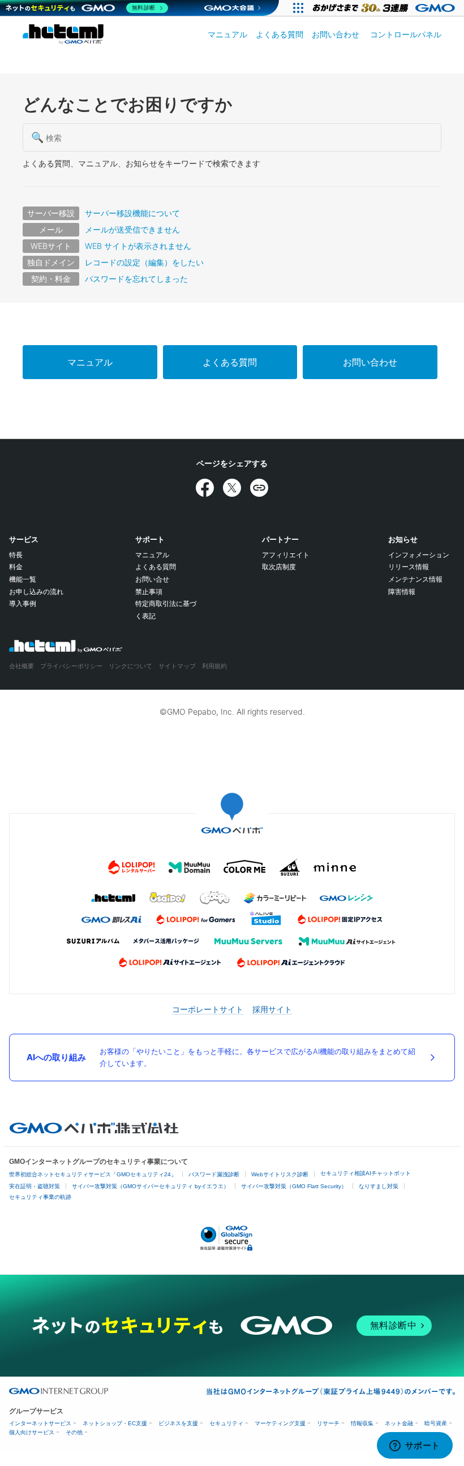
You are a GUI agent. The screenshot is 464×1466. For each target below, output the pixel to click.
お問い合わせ (335, 34)
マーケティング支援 (280, 1423)
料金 (16, 566)
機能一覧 (22, 579)
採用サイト (272, 1009)
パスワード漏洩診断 (213, 1174)
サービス (23, 539)
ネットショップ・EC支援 (115, 1423)
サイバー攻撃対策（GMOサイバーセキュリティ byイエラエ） (150, 1186)
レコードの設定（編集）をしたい (144, 262)
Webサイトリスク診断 (279, 1174)
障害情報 (401, 591)
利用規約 (214, 666)
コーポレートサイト (207, 1009)
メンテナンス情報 (415, 579)
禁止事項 (148, 591)
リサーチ (328, 1423)
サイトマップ (177, 666)
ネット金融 (399, 1423)
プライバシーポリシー (71, 666)
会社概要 (21, 666)
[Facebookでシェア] (205, 488)
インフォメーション (418, 555)
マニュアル (227, 34)
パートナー (280, 539)
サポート (150, 539)
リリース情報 (408, 566)
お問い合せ (152, 579)
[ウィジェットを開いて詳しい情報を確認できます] (414, 1446)
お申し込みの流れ (36, 591)
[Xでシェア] (232, 488)
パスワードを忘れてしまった (136, 278)
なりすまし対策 (378, 1186)
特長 (16, 555)
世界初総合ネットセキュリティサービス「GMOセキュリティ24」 (93, 1174)
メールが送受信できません (132, 229)
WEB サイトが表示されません (138, 246)
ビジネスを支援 (178, 1423)
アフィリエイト (286, 555)
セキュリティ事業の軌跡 (40, 1197)
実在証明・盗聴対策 (34, 1186)
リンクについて (130, 666)
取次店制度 (279, 566)
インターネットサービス (40, 1423)
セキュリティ (226, 1423)
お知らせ (403, 539)
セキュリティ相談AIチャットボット (365, 1173)
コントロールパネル (405, 34)
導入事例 (22, 603)
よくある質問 (279, 34)
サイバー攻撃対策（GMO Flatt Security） (294, 1186)
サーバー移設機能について (132, 213)
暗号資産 (435, 1423)
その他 (74, 1432)
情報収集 (362, 1423)
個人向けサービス (31, 1432)
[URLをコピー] (259, 488)
